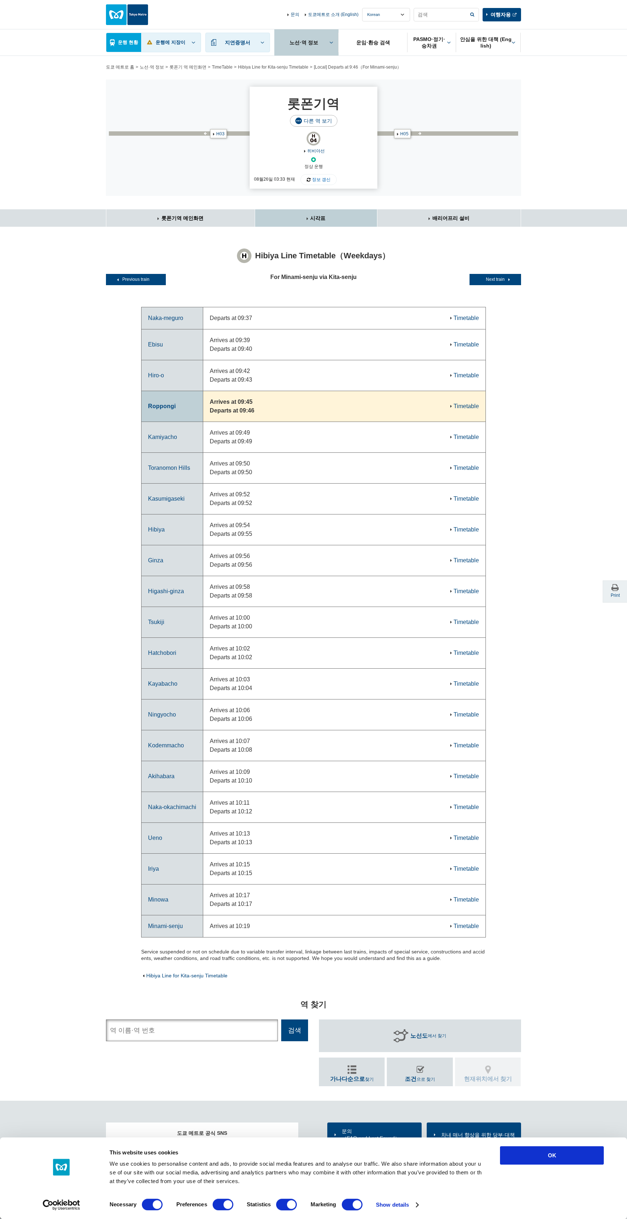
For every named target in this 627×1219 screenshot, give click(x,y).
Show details (392, 1205)
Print (615, 595)
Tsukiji (156, 622)
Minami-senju (165, 926)
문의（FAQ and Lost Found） (371, 1134)
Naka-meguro (165, 318)
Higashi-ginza (166, 591)
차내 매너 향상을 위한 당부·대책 (478, 1135)
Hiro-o (156, 375)
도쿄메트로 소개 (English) (333, 14)
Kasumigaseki (166, 499)
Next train (495, 279)
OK (552, 1155)
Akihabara (161, 776)
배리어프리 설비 (451, 218)
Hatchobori (162, 653)
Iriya (153, 869)
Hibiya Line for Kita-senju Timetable (273, 67)
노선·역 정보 (152, 67)
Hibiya (156, 529)
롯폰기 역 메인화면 (187, 67)
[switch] (223, 1204)
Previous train (135, 279)
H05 (404, 133)
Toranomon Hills (169, 468)
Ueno (155, 838)
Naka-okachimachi (172, 807)
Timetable (466, 318)
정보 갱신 (321, 179)
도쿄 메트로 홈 (120, 67)
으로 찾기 (420, 1079)
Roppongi (162, 406)
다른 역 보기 (318, 121)
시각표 (317, 218)
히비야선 (316, 150)
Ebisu (155, 344)
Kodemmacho (166, 745)
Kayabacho (162, 684)
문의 (295, 14)
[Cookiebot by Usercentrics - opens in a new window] (61, 1204)
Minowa (158, 899)
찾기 (352, 1079)
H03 (220, 133)
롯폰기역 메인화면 (182, 218)
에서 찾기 (428, 1036)
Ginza (155, 560)
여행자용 (501, 14)
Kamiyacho (162, 437)
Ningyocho (162, 714)
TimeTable (222, 67)
